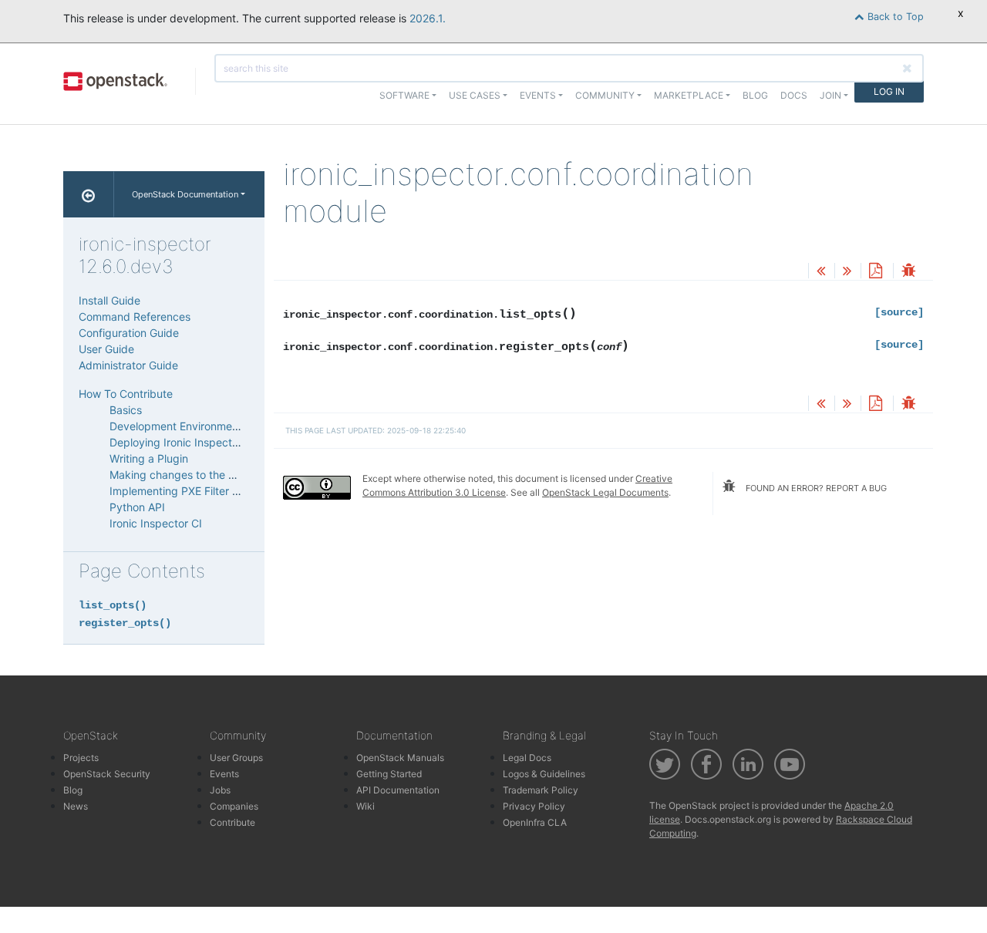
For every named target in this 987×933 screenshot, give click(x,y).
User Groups (236, 757)
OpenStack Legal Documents (605, 492)
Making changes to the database (192, 474)
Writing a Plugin (148, 458)
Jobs (220, 790)
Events (224, 774)
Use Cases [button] (474, 95)
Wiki (365, 806)
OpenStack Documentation (185, 194)
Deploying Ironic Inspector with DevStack (213, 442)
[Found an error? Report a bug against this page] (908, 271)
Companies (234, 806)
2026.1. (427, 18)
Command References (134, 316)
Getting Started (389, 774)
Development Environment (175, 426)
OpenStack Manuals (400, 757)
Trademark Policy (540, 790)
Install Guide (109, 300)
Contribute (232, 822)
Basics (125, 409)
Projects (81, 757)
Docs (793, 95)
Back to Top (894, 16)
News (75, 806)
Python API (137, 507)
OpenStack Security (106, 774)
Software (404, 95)
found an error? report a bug (815, 488)
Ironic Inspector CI (155, 523)
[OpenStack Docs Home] (88, 194)
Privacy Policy (534, 806)
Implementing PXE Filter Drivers (188, 490)
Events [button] (538, 95)
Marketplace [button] (688, 95)
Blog (755, 95)
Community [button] (605, 95)
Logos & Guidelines (544, 774)
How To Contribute (126, 393)
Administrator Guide (128, 365)
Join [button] (830, 95)
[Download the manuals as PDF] (875, 271)
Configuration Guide (129, 332)
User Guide (106, 348)
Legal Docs (527, 757)
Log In (889, 91)
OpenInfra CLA (535, 822)
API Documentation (398, 790)
